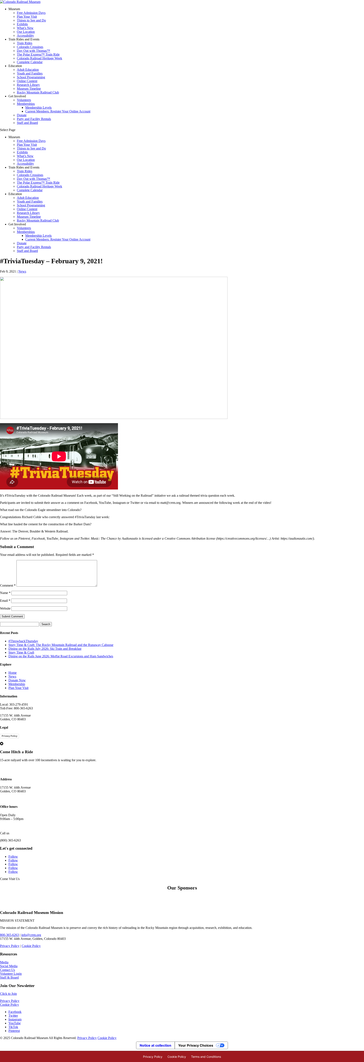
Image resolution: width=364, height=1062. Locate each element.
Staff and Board (27, 122)
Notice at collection (155, 1045)
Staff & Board (9, 977)
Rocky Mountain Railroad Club (38, 92)
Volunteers (24, 100)
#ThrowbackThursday (23, 641)
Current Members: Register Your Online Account (57, 111)
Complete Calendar (30, 62)
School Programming (31, 77)
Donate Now (17, 680)
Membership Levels (38, 107)
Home (12, 672)
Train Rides (24, 43)
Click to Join (8, 993)
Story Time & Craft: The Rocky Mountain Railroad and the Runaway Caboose (60, 645)
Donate (22, 115)
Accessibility (25, 35)
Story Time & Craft (21, 652)
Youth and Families (30, 73)
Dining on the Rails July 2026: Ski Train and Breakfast (44, 648)
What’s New (25, 28)
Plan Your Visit (27, 16)
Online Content (27, 81)
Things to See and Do (31, 20)
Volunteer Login (11, 973)
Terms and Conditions (206, 1056)
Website (5, 608)
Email (5, 600)
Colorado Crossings (30, 47)
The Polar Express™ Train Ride (38, 54)
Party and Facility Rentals (34, 119)
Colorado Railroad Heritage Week (39, 58)
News (22, 271)
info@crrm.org (31, 935)
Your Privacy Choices (195, 1045)
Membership (16, 684)
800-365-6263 (9, 935)
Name (5, 593)
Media (4, 962)
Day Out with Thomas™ (33, 50)
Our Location (26, 31)
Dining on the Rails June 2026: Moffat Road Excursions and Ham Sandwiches (60, 656)
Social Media (8, 966)
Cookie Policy (31, 946)
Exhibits (22, 24)
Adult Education (28, 69)
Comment (8, 585)
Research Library (28, 85)
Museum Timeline (29, 88)
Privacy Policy (9, 735)
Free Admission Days (31, 13)
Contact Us (7, 970)
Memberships (26, 104)
